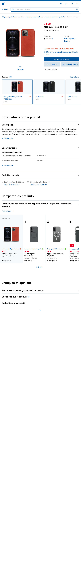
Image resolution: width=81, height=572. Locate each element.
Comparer (53, 64)
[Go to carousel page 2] (38, 267)
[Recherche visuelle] (76, 9)
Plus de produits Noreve (70, 38)
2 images (20, 69)
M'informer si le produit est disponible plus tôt (62, 53)
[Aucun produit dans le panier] (77, 3)
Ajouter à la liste (71, 64)
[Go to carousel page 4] (41, 267)
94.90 (47, 23)
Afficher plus (8, 138)
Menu (6, 9)
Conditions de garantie (38, 185)
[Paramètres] (60, 3)
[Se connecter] (66, 3)
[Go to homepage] (3, 3)
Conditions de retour (12, 185)
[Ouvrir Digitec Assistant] (71, 3)
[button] (61, 48)
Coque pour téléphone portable (54, 17)
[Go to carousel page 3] (40, 267)
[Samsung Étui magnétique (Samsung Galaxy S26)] (34, 239)
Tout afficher (74, 77)
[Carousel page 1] (36, 267)
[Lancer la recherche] (13, 9)
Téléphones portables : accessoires (13, 17)
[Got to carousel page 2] (20, 66)
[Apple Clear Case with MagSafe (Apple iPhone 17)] (56, 239)
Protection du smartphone (34, 17)
